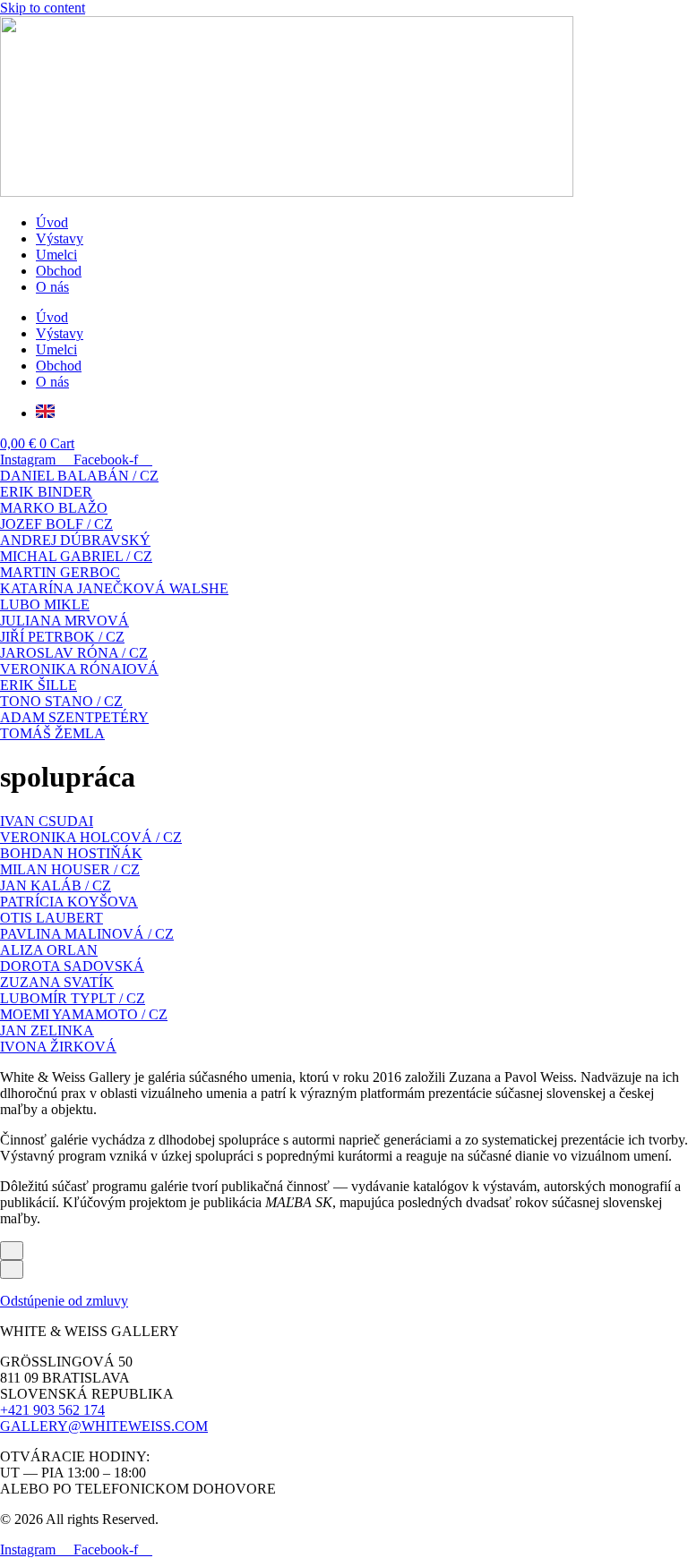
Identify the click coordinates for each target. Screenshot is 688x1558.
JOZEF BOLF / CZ (56, 524)
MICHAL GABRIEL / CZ (76, 556)
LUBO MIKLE (45, 604)
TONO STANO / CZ (61, 701)
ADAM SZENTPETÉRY (74, 717)
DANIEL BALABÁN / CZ (79, 475)
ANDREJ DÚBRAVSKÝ (75, 540)
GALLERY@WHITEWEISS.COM (104, 1426)
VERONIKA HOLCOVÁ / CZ (91, 837)
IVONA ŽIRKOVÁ (58, 1046)
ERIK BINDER (46, 491)
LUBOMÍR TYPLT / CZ (72, 998)
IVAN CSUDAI (46, 821)
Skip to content (42, 7)
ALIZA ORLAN (49, 950)
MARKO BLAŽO (54, 507)
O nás (52, 286)
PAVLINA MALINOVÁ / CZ (87, 933)
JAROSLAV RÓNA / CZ (74, 652)
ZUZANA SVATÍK (57, 982)
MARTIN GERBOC (60, 572)
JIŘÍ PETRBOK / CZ (62, 636)
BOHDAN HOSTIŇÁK (71, 853)
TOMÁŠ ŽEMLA (52, 733)
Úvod (52, 222)
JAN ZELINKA (47, 1030)
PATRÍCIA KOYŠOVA (69, 901)
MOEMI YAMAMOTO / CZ (84, 1014)
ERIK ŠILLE (38, 685)
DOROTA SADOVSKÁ (72, 966)
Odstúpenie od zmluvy (64, 1300)
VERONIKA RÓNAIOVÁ (79, 669)
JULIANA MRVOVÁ (64, 620)
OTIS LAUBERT (51, 917)
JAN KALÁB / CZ (55, 885)
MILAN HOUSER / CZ (70, 869)
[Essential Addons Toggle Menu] (11, 1250)
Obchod (59, 270)
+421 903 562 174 (52, 1410)
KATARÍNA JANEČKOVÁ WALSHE (114, 588)
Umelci (56, 254)
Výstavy (59, 238)
